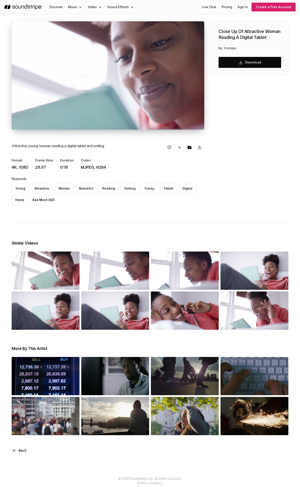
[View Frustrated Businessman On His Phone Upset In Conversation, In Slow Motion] (185, 429)
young (20, 188)
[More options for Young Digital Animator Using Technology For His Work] (142, 389)
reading (108, 188)
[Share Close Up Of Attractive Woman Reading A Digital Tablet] (199, 147)
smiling (130, 188)
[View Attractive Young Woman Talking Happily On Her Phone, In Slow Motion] (185, 323)
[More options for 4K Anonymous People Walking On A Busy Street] (72, 429)
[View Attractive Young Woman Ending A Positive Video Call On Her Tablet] (46, 323)
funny (149, 188)
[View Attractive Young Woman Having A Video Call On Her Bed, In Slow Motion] (254, 323)
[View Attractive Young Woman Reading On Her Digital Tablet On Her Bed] (185, 283)
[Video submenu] (100, 7)
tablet (168, 188)
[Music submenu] (80, 7)
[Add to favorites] (169, 147)
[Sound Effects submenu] (132, 7)
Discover (56, 7)
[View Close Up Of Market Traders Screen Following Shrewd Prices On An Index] (46, 389)
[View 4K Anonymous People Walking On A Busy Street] (46, 429)
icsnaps (230, 48)
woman (64, 188)
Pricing (227, 7)
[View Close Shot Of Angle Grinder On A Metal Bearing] (254, 429)
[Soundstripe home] (23, 7)
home (19, 200)
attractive (41, 188)
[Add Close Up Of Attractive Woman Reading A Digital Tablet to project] (189, 147)
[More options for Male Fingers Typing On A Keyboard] (281, 389)
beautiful (86, 188)
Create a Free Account (273, 7)
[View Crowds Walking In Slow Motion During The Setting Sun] (185, 389)
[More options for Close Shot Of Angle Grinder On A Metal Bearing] (281, 429)
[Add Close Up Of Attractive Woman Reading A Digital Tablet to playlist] (179, 147)
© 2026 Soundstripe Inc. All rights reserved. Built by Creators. (150, 481)
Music (72, 7)
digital (187, 188)
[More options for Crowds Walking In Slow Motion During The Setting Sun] (211, 389)
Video (92, 7)
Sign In (242, 7)
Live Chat (209, 7)
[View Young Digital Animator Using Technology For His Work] (115, 389)
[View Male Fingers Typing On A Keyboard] (254, 389)
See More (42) (43, 200)
